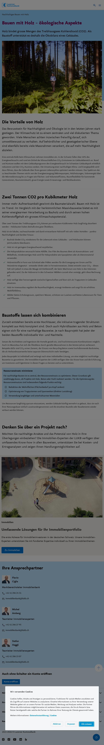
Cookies (53, 716)
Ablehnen (57, 724)
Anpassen (71, 724)
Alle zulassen (86, 724)
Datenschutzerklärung (39, 716)
